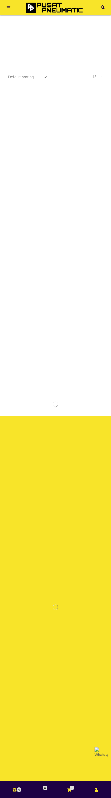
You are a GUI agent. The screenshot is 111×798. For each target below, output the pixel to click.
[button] (8, 7)
